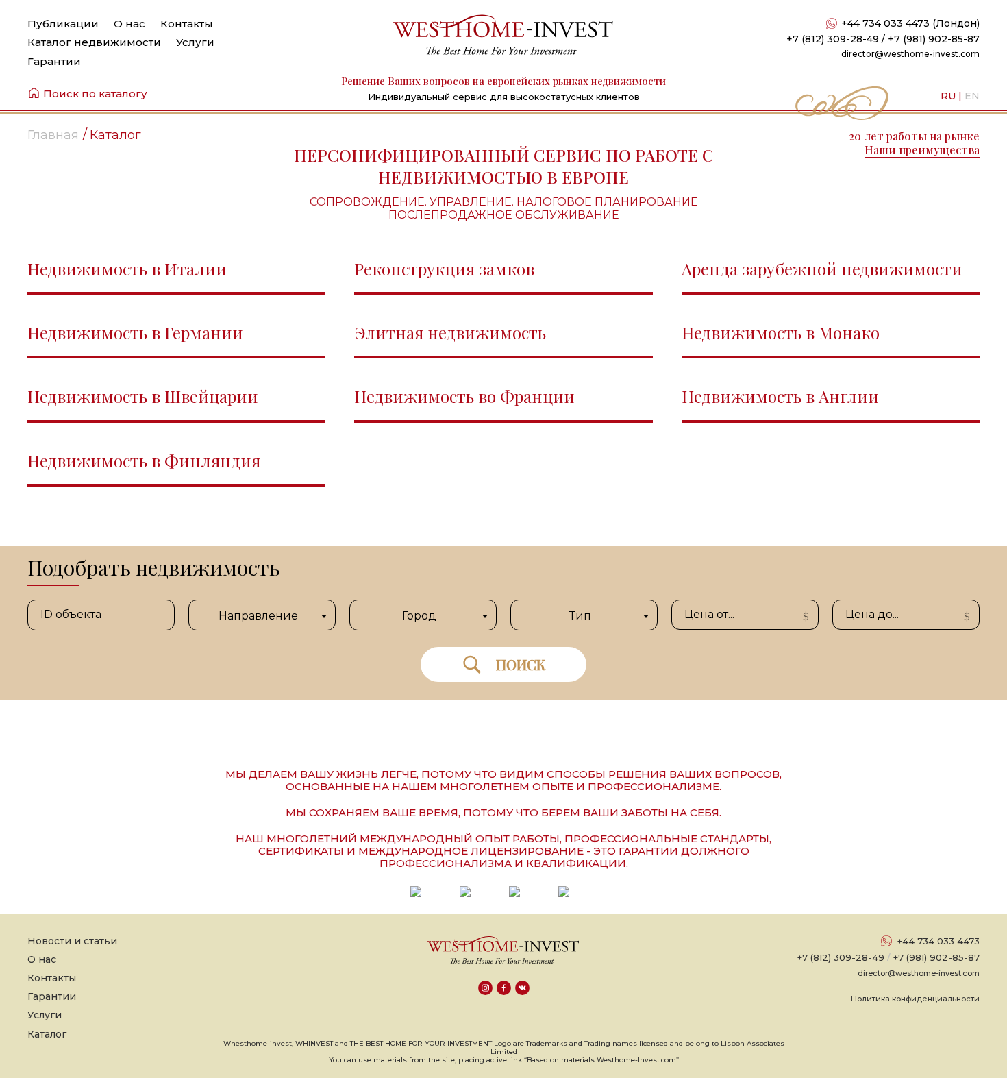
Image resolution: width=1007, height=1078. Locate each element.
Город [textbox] (419, 615)
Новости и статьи (72, 941)
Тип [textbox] (580, 615)
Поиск (520, 664)
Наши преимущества (922, 150)
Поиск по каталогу (95, 93)
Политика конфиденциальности (915, 998)
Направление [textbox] (258, 615)
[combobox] (262, 615)
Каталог (46, 1034)
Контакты (186, 23)
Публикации (63, 23)
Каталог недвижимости (94, 42)
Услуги (195, 42)
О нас (129, 23)
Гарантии (54, 61)
